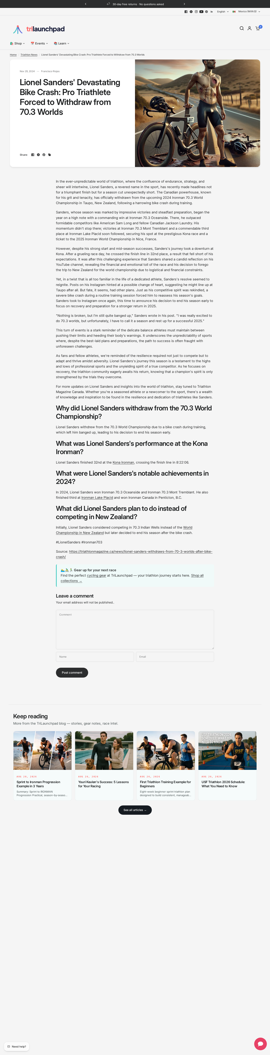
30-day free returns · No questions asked (138, 4)
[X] (191, 11)
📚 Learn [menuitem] (60, 43)
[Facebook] (186, 11)
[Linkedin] (211, 11)
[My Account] (249, 28)
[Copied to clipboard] (49, 154)
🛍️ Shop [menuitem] (16, 43)
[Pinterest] (206, 11)
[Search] (242, 28)
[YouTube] (201, 11)
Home (13, 54)
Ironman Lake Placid (97, 498)
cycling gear (96, 575)
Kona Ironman (123, 462)
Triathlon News (29, 54)
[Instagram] (196, 11)
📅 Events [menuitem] (38, 43)
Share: (24, 155)
